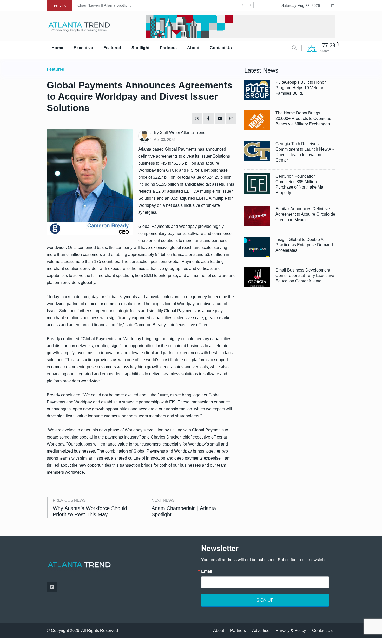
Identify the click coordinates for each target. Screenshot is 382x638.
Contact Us (221, 48)
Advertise (260, 630)
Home (57, 48)
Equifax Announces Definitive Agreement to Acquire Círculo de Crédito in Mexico (305, 214)
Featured (112, 48)
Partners (168, 48)
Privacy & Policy (291, 630)
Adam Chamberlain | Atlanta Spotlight (184, 511)
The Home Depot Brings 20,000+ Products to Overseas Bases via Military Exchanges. (303, 118)
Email (206, 571)
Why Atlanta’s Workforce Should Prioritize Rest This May (90, 511)
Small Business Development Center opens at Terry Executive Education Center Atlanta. (304, 275)
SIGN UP (265, 600)
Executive (83, 48)
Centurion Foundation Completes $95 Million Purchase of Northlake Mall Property (300, 184)
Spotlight (140, 48)
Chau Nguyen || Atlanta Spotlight (104, 5)
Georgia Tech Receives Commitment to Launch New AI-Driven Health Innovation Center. (304, 151)
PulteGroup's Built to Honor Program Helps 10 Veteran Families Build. (300, 87)
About (193, 48)
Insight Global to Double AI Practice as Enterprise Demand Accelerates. (304, 245)
